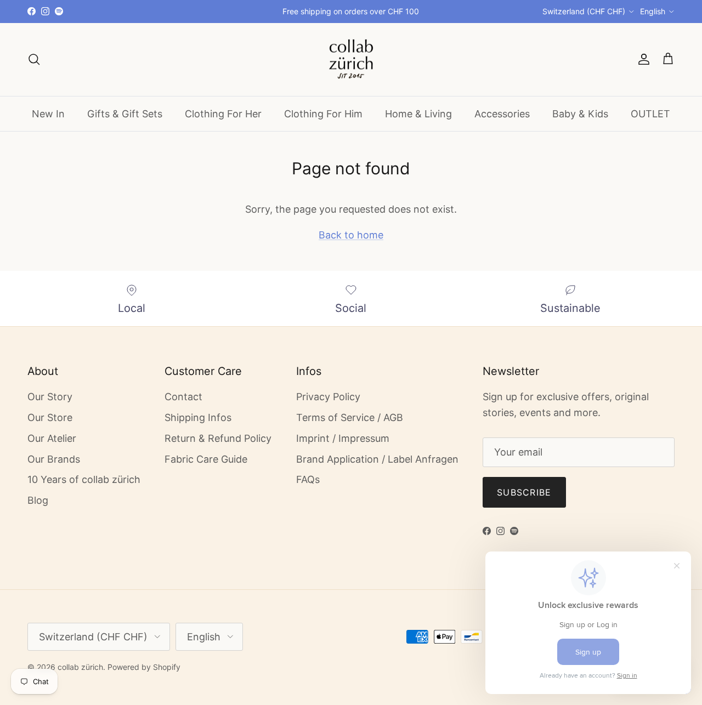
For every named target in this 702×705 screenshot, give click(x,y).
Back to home (351, 235)
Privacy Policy (328, 396)
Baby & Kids (580, 113)
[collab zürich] (351, 59)
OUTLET (650, 113)
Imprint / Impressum (342, 438)
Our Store (49, 417)
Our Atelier (51, 438)
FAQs (308, 479)
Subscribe (524, 492)
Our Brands (53, 459)
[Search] (34, 59)
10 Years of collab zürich (83, 479)
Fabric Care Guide (206, 459)
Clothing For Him (323, 113)
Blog (37, 500)
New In (48, 113)
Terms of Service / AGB (349, 417)
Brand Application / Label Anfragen (377, 459)
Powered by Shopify (143, 667)
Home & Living (418, 113)
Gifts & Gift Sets (124, 113)
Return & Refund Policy (218, 438)
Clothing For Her (223, 113)
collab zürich (80, 667)
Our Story (49, 396)
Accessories (502, 113)
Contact (183, 396)
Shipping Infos (198, 417)
